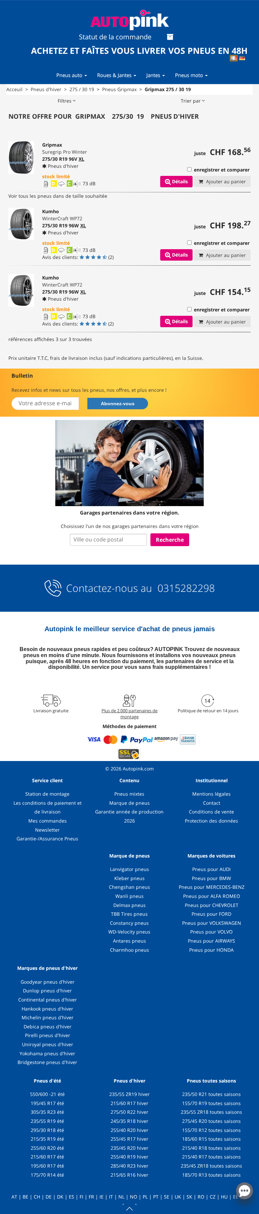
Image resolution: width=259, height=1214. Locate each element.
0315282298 (185, 588)
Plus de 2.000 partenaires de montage (129, 714)
